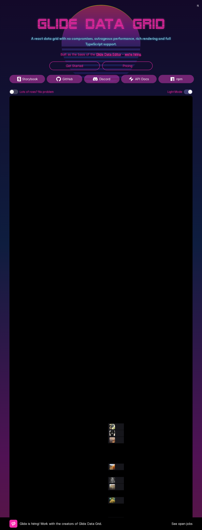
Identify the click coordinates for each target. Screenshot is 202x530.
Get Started (74, 66)
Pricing (127, 66)
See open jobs (182, 524)
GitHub (68, 79)
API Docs (142, 79)
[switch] (13, 91)
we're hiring (133, 54)
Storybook (30, 79)
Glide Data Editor (108, 54)
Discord (104, 79)
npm (179, 79)
